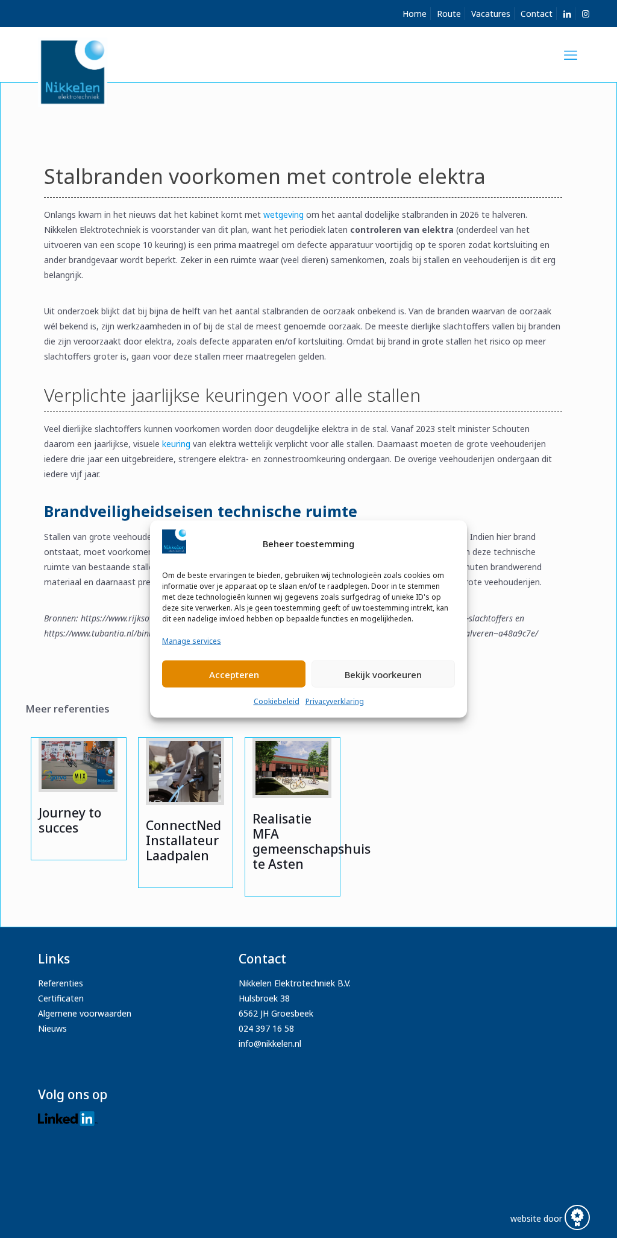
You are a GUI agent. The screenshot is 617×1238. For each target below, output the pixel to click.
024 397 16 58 (266, 1028)
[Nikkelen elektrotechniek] (72, 71)
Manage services (191, 641)
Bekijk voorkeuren (383, 674)
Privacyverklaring (334, 701)
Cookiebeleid (276, 701)
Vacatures (490, 13)
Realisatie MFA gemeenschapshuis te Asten (311, 841)
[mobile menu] (570, 54)
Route (449, 13)
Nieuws (52, 1028)
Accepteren (234, 674)
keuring (176, 443)
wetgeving (283, 214)
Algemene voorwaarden (84, 1013)
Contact (537, 13)
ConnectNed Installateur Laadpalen (183, 840)
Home (414, 13)
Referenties (60, 983)
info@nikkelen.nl (270, 1043)
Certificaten (61, 998)
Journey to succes (70, 820)
